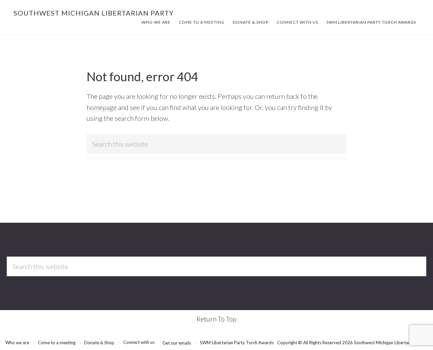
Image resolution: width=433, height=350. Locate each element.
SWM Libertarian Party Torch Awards (237, 342)
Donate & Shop (99, 342)
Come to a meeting (56, 342)
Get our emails (176, 343)
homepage (102, 107)
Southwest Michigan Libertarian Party (94, 13)
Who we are (17, 342)
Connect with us (139, 342)
